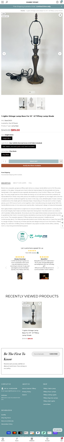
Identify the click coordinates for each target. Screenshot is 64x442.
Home (23, 10)
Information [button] (6, 410)
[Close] (61, 6)
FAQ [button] (30, 183)
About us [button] (26, 384)
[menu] (2, 2)
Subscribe (54, 354)
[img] (32, 251)
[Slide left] (4, 53)
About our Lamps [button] (19, 183)
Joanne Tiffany (28, 436)
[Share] (60, 15)
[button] (7, 2)
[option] (32, 54)
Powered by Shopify (38, 436)
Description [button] (5, 183)
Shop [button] (45, 384)
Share (60, 15)
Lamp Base (14, 126)
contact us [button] (6, 384)
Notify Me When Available (32, 165)
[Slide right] (60, 53)
